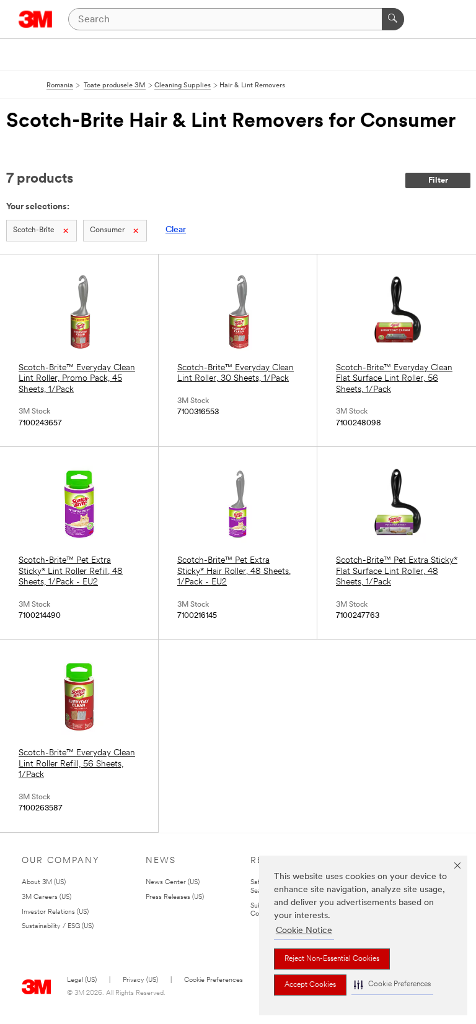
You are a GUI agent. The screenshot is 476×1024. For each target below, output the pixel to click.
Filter (438, 180)
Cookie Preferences (213, 980)
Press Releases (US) (175, 897)
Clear (175, 230)
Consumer (107, 230)
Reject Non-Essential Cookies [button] (331, 959)
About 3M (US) (44, 882)
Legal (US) (82, 980)
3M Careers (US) (46, 897)
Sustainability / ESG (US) (58, 926)
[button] (392, 984)
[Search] (393, 19)
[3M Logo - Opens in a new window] (36, 19)
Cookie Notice (304, 930)
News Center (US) (173, 882)
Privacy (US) (140, 980)
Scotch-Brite (34, 230)
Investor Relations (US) (55, 912)
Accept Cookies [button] (310, 985)
